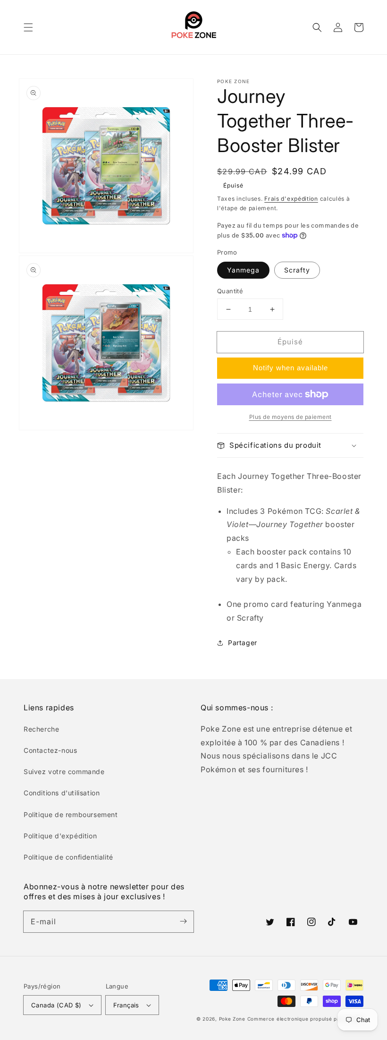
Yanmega (243, 270)
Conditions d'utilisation (62, 793)
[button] (28, 27)
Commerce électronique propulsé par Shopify (305, 1019)
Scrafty (297, 270)
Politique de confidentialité (68, 857)
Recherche (41, 729)
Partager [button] (242, 643)
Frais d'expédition (291, 198)
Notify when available (290, 368)
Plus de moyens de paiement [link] (290, 416)
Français (126, 1005)
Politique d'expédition (60, 836)
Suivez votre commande (64, 771)
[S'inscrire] (183, 921)
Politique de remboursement (71, 814)
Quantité (230, 291)
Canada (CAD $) (56, 1005)
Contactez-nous (50, 750)
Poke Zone (232, 1019)
